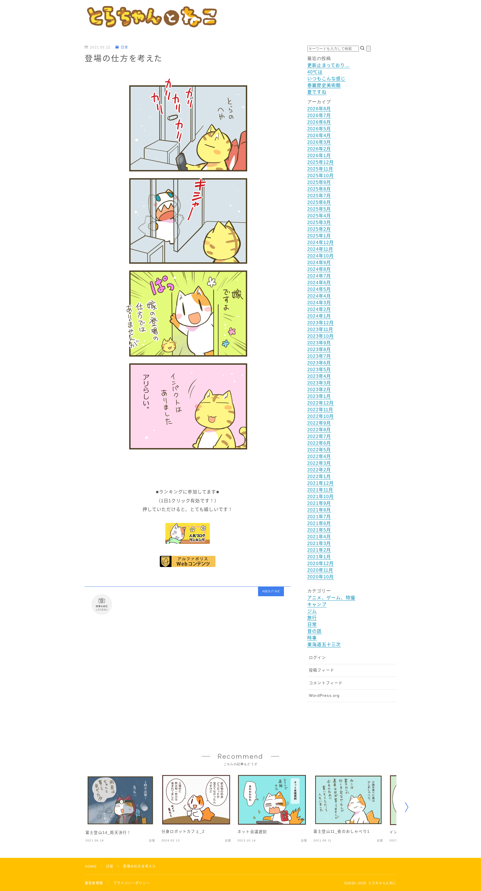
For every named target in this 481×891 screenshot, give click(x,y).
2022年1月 (319, 476)
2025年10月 (320, 175)
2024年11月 (320, 249)
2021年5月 (319, 530)
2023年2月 (319, 389)
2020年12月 (320, 563)
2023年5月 (319, 369)
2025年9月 (319, 182)
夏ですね (317, 92)
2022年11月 (320, 409)
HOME (91, 866)
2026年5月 (319, 128)
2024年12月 (320, 242)
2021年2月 (319, 550)
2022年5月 (319, 449)
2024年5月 (319, 289)
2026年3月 (319, 142)
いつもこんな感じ (326, 78)
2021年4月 (319, 536)
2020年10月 (320, 576)
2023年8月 (319, 349)
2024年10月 (320, 256)
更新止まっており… (328, 65)
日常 (124, 47)
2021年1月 (319, 556)
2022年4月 (319, 456)
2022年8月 (319, 429)
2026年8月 (319, 108)
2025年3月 (319, 222)
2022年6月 (319, 443)
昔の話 (314, 631)
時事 (312, 638)
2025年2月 (319, 229)
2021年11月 (320, 490)
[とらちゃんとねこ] (151, 16)
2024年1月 (319, 316)
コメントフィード (326, 683)
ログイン (317, 658)
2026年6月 (319, 122)
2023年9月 (319, 342)
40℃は (315, 72)
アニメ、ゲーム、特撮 (331, 597)
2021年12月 (320, 483)
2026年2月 (319, 149)
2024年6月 (319, 282)
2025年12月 (320, 162)
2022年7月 (319, 436)
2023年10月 (320, 336)
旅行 (312, 617)
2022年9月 (319, 423)
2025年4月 (319, 215)
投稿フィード (321, 670)
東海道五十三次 (324, 644)
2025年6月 (319, 202)
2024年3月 (319, 302)
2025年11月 (320, 169)
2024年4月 (319, 296)
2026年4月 (319, 135)
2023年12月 (320, 322)
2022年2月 (319, 470)
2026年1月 (319, 155)
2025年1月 (319, 235)
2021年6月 (319, 523)
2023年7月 (319, 356)
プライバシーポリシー (131, 883)
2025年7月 (319, 195)
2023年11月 (320, 329)
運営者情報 (94, 883)
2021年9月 (319, 503)
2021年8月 (319, 510)
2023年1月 (319, 396)
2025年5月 (319, 209)
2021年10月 (320, 496)
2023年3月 (319, 383)
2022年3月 (319, 463)
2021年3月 (319, 543)
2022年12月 (320, 403)
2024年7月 (319, 276)
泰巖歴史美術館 (324, 85)
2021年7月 (319, 516)
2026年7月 (319, 115)
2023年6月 (319, 363)
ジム (312, 611)
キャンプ (317, 604)
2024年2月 (319, 309)
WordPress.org (324, 695)
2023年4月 (319, 376)
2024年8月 (319, 269)
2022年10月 (320, 416)
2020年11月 (320, 570)
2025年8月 (319, 189)
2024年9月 (319, 262)
